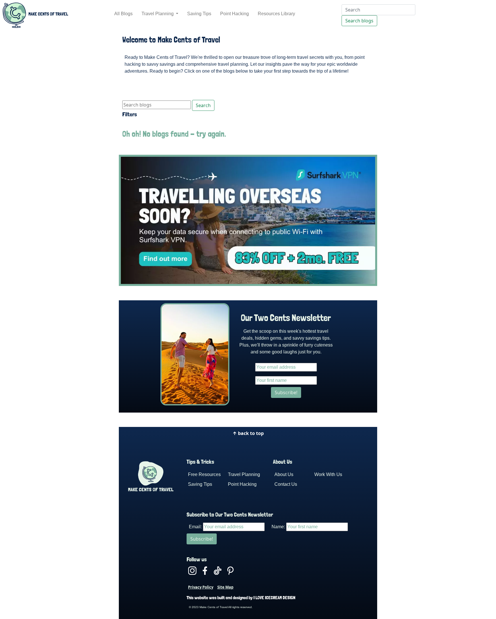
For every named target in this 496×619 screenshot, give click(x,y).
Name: (278, 526)
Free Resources (204, 474)
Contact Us (285, 484)
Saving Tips (199, 13)
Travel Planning (158, 13)
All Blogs (123, 13)
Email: (195, 526)
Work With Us (328, 474)
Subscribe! (286, 392)
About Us (283, 474)
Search (203, 105)
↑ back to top (248, 433)
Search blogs (359, 21)
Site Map (225, 587)
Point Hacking (234, 13)
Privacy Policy (200, 587)
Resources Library (276, 13)
